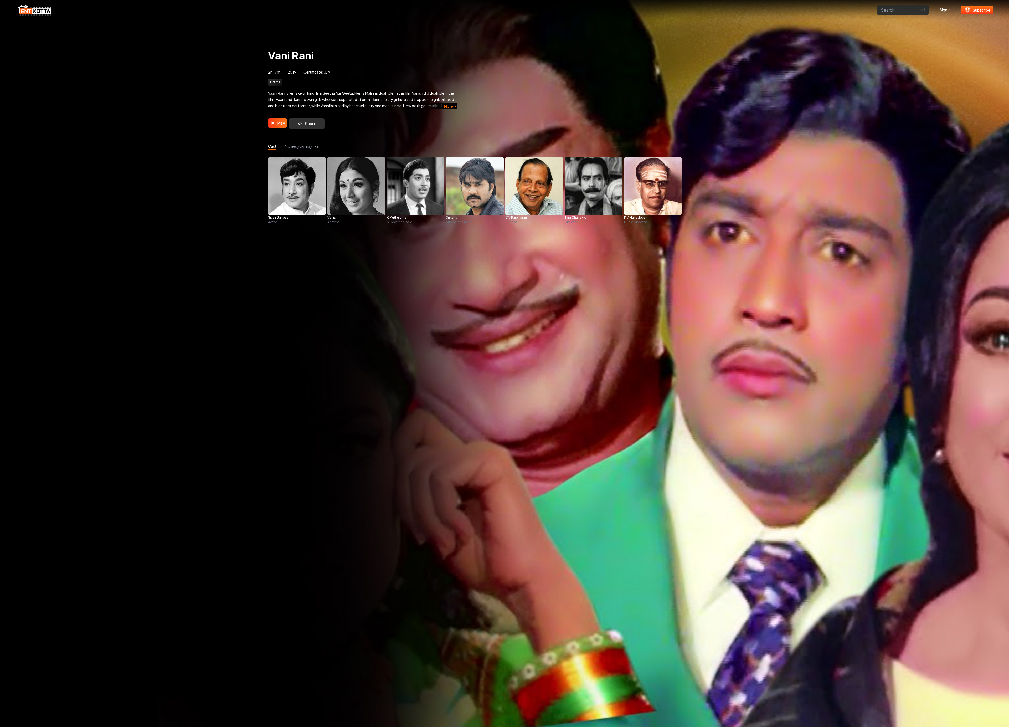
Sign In (945, 9)
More (448, 106)
